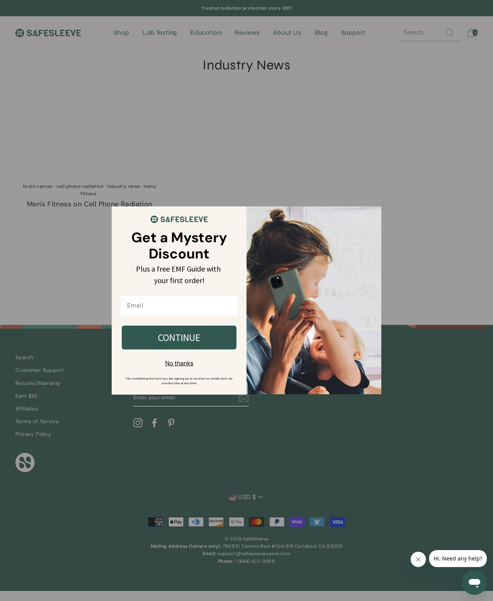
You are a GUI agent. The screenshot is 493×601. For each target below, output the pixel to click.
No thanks (179, 363)
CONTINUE (179, 337)
